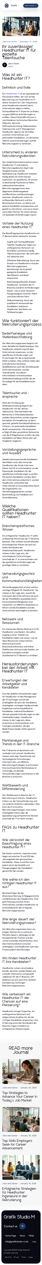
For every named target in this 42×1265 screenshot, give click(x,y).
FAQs (31, 1235)
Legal (30, 1257)
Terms (23, 1257)
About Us (8, 1257)
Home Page (10, 1235)
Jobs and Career (9, 42)
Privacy (16, 1257)
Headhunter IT (13, 93)
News (22, 1235)
